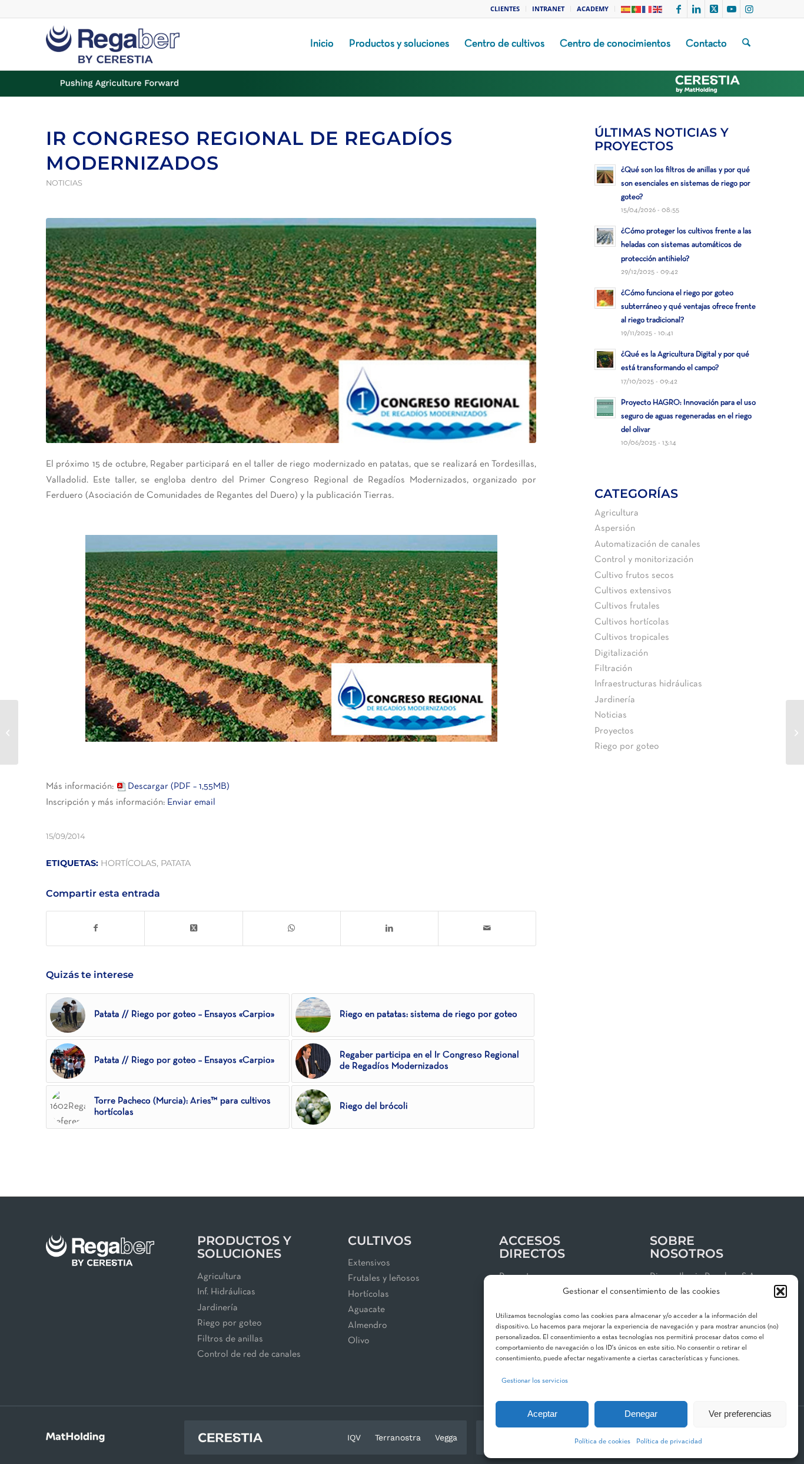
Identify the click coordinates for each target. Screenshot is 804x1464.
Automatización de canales (647, 544)
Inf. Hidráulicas (226, 1292)
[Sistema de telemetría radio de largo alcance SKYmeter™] (9, 732)
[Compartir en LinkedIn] (389, 928)
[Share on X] (193, 928)
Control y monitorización (643, 560)
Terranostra (398, 1437)
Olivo (359, 1341)
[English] (658, 8)
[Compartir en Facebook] (95, 928)
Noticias (64, 183)
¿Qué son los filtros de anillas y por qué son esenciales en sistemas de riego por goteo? (685, 183)
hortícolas (129, 863)
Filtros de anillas (230, 1339)
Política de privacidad (669, 1442)
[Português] (637, 8)
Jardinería (614, 700)
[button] (780, 1291)
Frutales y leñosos (384, 1278)
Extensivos (369, 1263)
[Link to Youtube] (731, 9)
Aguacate (366, 1310)
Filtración (613, 669)
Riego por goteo (626, 746)
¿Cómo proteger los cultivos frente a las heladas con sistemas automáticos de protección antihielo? (686, 244)
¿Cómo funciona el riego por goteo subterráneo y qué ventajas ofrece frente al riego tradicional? (688, 306)
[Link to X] (713, 9)
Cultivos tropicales (631, 637)
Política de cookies (602, 1442)
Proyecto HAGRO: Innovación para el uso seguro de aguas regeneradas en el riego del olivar (688, 416)
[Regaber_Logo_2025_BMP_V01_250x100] (113, 44)
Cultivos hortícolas (631, 622)
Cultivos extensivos (633, 591)
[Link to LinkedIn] (696, 9)
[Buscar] (746, 44)
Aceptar (542, 1414)
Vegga (446, 1437)
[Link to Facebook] (678, 9)
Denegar (640, 1414)
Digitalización (621, 653)
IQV (354, 1437)
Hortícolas (368, 1294)
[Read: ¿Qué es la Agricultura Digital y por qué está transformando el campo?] (605, 359)
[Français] (647, 8)
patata (176, 863)
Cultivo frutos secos (634, 575)
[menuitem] (505, 9)
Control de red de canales (249, 1354)
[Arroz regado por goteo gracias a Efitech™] (795, 732)
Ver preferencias (740, 1414)
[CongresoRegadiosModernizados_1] (291, 330)
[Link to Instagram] (749, 9)
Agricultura (616, 513)
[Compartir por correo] (487, 928)
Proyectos (614, 731)
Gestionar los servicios (534, 1381)
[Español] (626, 8)
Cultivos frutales (627, 606)
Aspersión (614, 528)
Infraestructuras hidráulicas (648, 684)
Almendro (367, 1325)
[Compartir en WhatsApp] (291, 928)
